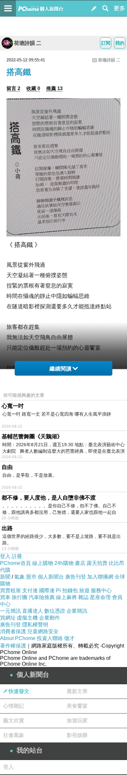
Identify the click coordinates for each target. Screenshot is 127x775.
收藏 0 (33, 88)
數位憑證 (54, 611)
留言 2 (13, 88)
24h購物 (64, 563)
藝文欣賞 (13, 720)
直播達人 (32, 611)
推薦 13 (54, 88)
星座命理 (100, 597)
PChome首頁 (15, 563)
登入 (5, 556)
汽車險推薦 (42, 597)
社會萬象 (13, 735)
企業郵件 (49, 618)
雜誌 (83, 597)
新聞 (5, 577)
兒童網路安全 (43, 631)
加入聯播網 (100, 577)
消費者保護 (13, 631)
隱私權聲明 (35, 624)
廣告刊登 (75, 577)
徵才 (69, 638)
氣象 (19, 577)
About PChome (17, 638)
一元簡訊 (10, 611)
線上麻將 (66, 597)
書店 (80, 563)
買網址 (8, 618)
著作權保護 (13, 645)
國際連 (47, 590)
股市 (31, 577)
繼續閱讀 (60, 368)
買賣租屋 (10, 590)
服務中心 (101, 590)
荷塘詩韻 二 (27, 43)
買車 (5, 597)
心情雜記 (13, 706)
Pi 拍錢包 (67, 590)
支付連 (30, 590)
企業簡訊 (76, 611)
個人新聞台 (51, 577)
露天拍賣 (97, 563)
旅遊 (84, 590)
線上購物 (42, 563)
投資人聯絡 (50, 638)
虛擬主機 (27, 618)
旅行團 (19, 597)
